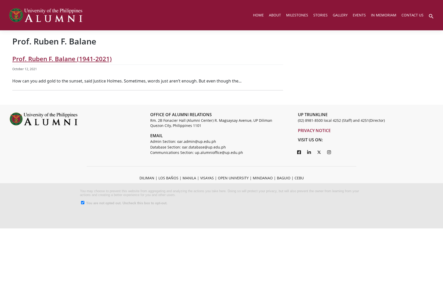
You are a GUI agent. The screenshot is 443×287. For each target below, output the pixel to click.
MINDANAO (263, 177)
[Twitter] (319, 152)
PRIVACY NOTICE (314, 130)
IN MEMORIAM (383, 15)
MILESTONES (297, 15)
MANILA (189, 177)
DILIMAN (146, 177)
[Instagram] (329, 152)
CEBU (299, 177)
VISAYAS (207, 177)
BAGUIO (283, 177)
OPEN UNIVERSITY (233, 177)
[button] (431, 15)
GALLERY (340, 15)
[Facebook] (299, 152)
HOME (258, 15)
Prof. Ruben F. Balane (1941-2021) (62, 58)
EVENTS (359, 15)
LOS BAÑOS (168, 177)
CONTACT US (412, 15)
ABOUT (275, 15)
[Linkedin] (309, 152)
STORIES (320, 15)
